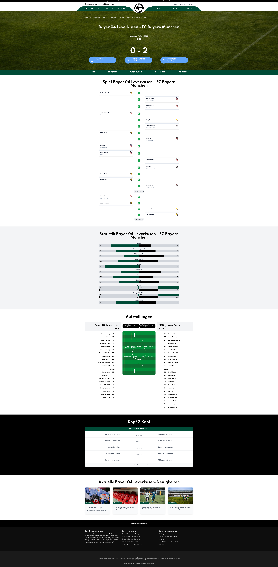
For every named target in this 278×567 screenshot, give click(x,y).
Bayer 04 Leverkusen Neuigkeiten (132, 534)
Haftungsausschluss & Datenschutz (169, 536)
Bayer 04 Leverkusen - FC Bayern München (133, 17)
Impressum (162, 547)
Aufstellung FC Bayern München (147, 326)
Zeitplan (121, 9)
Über (175, 4)
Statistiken (172, 9)
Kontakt (190, 4)
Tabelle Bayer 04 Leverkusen (131, 536)
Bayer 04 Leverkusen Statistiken (132, 544)
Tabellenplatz (109, 9)
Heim (86, 17)
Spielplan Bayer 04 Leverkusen (131, 539)
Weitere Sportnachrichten (139, 523)
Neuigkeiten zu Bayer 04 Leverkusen (99, 4)
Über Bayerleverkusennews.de (168, 541)
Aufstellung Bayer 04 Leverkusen (130, 326)
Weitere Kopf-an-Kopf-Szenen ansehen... (139, 465)
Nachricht (95, 9)
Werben (182, 4)
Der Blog (188, 9)
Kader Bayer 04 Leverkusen (130, 541)
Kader (157, 9)
